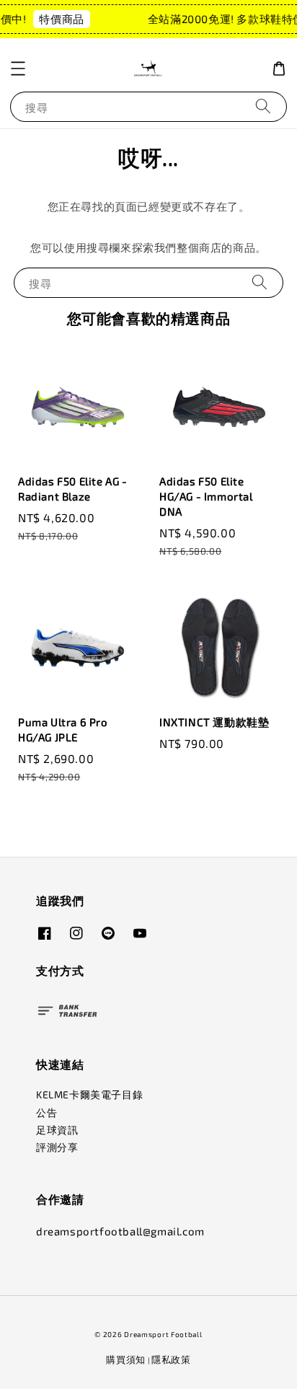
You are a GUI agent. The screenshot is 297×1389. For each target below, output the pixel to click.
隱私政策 (171, 1359)
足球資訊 (57, 1130)
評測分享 (57, 1147)
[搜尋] (263, 106)
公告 (46, 1112)
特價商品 (59, 18)
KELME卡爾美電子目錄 (89, 1094)
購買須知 (126, 1359)
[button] (18, 68)
